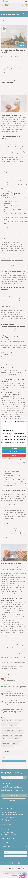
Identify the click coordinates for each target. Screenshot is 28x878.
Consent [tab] (5, 426)
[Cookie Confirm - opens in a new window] (21, 422)
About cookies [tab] (14, 426)
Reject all (14, 455)
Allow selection (14, 451)
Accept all (14, 448)
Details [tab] (23, 426)
